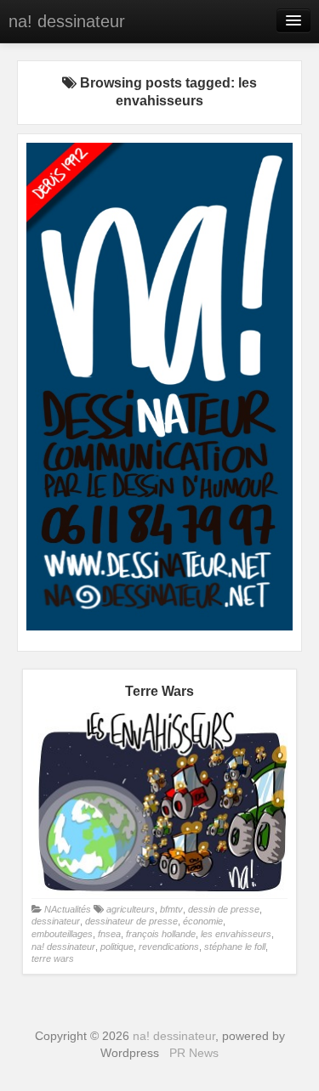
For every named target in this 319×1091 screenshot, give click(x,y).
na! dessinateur (67, 21)
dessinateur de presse (131, 921)
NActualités (67, 909)
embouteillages (62, 934)
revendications (169, 946)
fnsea (109, 934)
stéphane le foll (234, 946)
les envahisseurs (236, 934)
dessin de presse (223, 909)
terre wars (52, 958)
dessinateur (55, 921)
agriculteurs (130, 909)
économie (203, 921)
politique (117, 946)
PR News (194, 1053)
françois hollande (161, 934)
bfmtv (171, 909)
